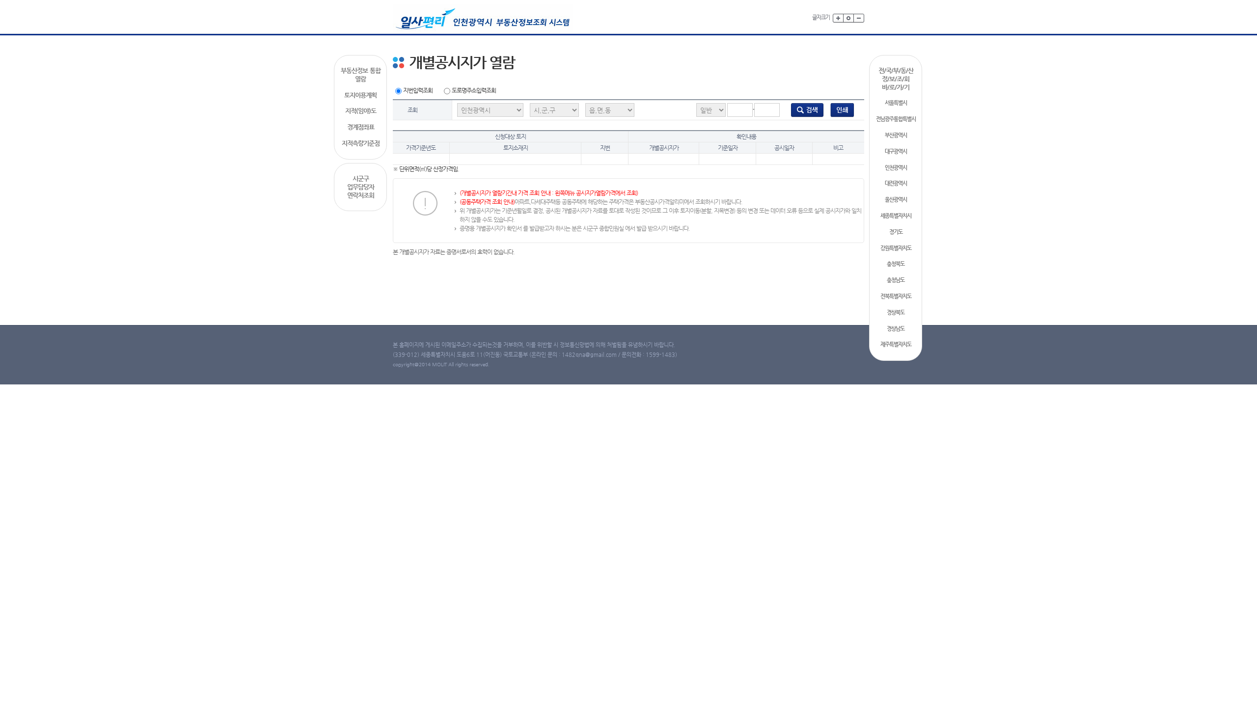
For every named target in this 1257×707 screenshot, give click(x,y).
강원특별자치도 (895, 248)
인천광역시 (896, 167)
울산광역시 (896, 199)
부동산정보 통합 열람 (361, 74)
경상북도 (895, 312)
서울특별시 (896, 103)
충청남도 (895, 280)
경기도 (895, 232)
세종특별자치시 (895, 216)
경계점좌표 (360, 127)
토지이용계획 (360, 95)
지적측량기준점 (361, 143)
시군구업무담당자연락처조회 (360, 187)
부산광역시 (896, 135)
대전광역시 (896, 183)
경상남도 (895, 329)
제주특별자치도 (895, 344)
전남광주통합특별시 (896, 119)
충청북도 (895, 264)
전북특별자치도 (895, 296)
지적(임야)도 (360, 110)
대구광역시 (896, 151)
